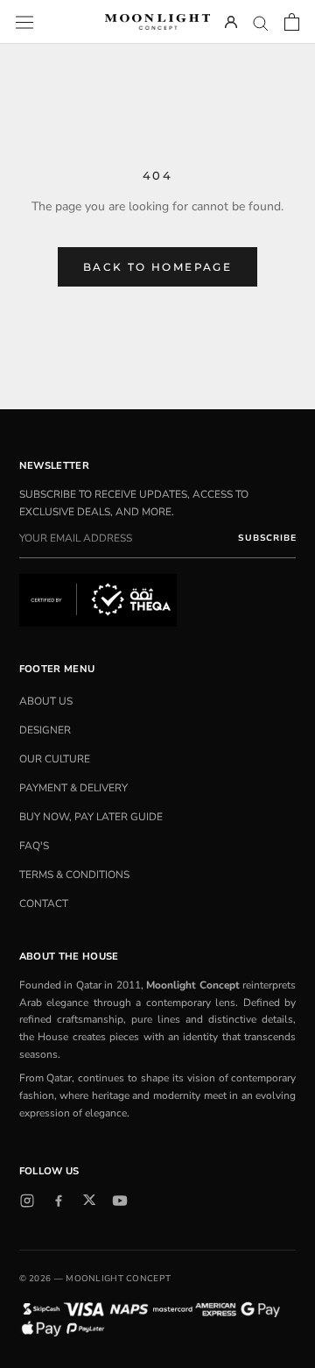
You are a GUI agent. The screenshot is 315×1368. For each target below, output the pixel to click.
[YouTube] (120, 1201)
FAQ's (34, 846)
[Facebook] (58, 1201)
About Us (46, 701)
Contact (43, 904)
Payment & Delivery (73, 788)
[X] (89, 1200)
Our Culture (54, 759)
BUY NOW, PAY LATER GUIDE (91, 817)
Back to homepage (157, 266)
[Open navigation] (24, 21)
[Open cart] (291, 22)
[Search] (261, 22)
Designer (45, 730)
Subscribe (267, 538)
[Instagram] (27, 1201)
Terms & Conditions (74, 875)
